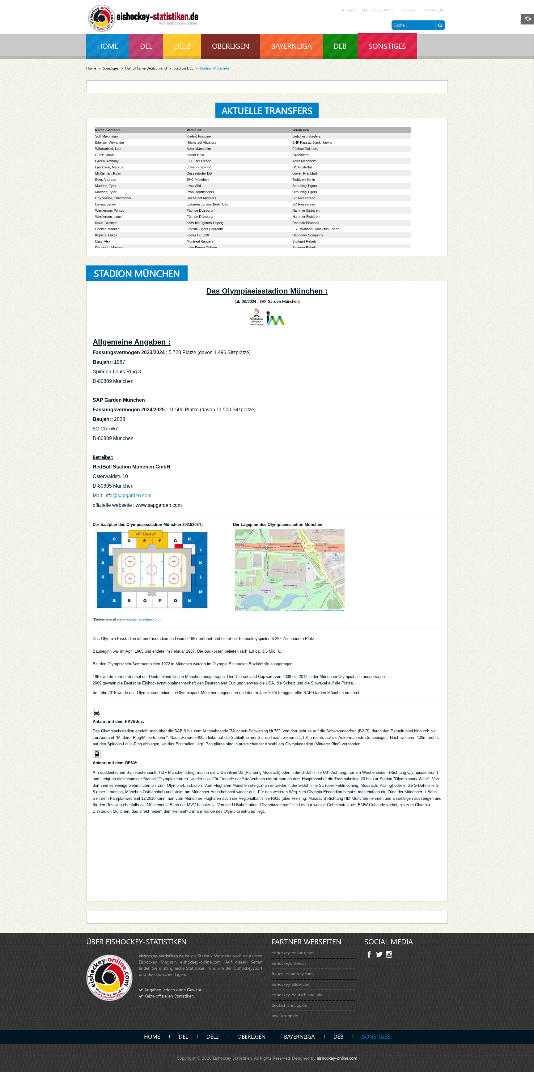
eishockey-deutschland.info (297, 995)
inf (107, 495)
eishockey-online (378, 10)
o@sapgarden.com (130, 495)
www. (142, 505)
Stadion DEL (183, 68)
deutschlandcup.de (289, 1005)
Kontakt (410, 10)
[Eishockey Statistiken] (143, 16)
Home (91, 68)
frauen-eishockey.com (292, 974)
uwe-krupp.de (285, 1016)
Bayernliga (299, 1036)
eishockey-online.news (293, 952)
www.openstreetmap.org (141, 619)
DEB (338, 1036)
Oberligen (251, 1036)
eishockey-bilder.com (291, 984)
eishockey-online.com (337, 1058)
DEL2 (212, 1036)
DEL (183, 1036)
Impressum (434, 10)
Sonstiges (110, 68)
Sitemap (348, 10)
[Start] (440, 25)
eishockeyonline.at (289, 963)
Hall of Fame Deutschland (146, 68)
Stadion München (137, 273)
